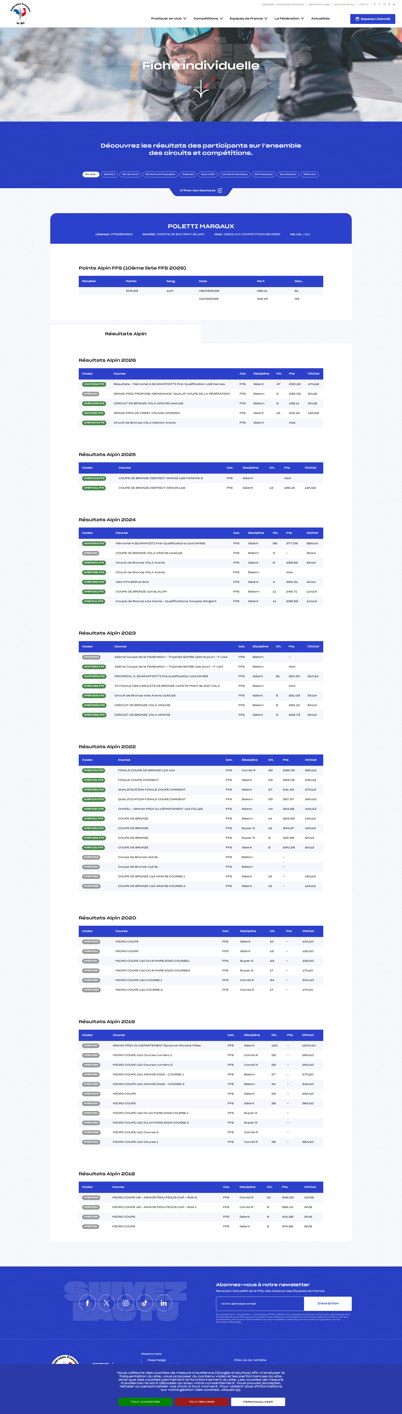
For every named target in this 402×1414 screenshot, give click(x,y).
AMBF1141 (90, 394)
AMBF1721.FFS (93, 780)
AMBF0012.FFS (94, 478)
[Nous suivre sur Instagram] (384, 4)
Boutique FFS (344, 5)
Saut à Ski (208, 175)
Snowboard (288, 175)
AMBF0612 (91, 857)
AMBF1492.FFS (94, 686)
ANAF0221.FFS (94, 667)
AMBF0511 (91, 951)
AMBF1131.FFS (93, 848)
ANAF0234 (91, 657)
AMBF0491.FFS (94, 573)
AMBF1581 (91, 1075)
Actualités (320, 18)
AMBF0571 (91, 1104)
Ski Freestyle (264, 175)
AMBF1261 (91, 1113)
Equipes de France (246, 18)
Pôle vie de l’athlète (250, 1360)
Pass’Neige (157, 1360)
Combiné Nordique (235, 175)
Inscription (328, 1303)
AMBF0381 (91, 877)
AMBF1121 (90, 553)
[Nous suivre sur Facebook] (375, 4)
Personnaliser (258, 1402)
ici (239, 1322)
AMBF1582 (91, 1084)
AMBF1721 (91, 1046)
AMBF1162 (91, 971)
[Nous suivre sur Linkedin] (394, 4)
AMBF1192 (91, 1217)
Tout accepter (145, 1402)
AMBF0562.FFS (94, 705)
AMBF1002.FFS (94, 404)
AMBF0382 (91, 886)
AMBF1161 (90, 961)
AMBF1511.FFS (93, 819)
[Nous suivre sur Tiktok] (389, 4)
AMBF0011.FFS (94, 488)
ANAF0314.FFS (94, 544)
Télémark (309, 175)
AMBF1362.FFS (94, 838)
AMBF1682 (91, 1065)
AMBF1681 (91, 1055)
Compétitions (205, 18)
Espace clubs (319, 5)
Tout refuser (202, 1402)
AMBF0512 (91, 942)
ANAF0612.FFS (94, 384)
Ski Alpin (91, 175)
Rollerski (188, 175)
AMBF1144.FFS (94, 799)
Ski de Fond (130, 175)
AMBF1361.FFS (94, 828)
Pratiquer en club (166, 18)
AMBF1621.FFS (94, 809)
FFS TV (363, 5)
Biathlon (109, 175)
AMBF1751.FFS (93, 771)
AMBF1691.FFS (94, 790)
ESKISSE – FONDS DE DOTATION (283, 5)
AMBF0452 (91, 1132)
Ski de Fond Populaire (160, 175)
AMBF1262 (91, 1123)
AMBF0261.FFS (94, 582)
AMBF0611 (91, 867)
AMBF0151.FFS (94, 592)
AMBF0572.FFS (94, 423)
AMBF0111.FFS (93, 601)
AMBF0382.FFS (94, 715)
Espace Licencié (375, 19)
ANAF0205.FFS (94, 676)
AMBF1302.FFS (94, 696)
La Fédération (287, 18)
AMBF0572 (91, 1094)
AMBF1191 (90, 1227)
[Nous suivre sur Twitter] (380, 4)
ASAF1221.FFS (93, 413)
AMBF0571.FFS (94, 563)
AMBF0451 (91, 1142)
